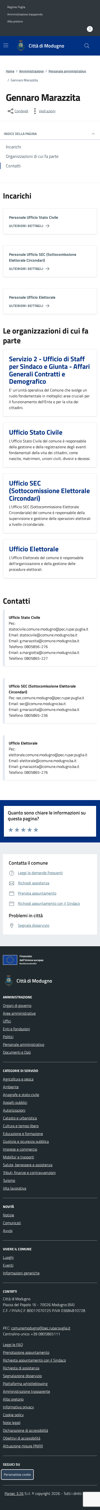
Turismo (9, 1180)
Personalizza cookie (17, 1474)
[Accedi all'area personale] (90, 29)
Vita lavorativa (14, 1188)
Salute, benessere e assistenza (27, 1165)
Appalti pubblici (15, 1102)
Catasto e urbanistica (20, 1118)
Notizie (8, 1215)
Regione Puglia (16, 7)
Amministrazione (31, 71)
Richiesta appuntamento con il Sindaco (34, 1360)
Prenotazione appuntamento (26, 1352)
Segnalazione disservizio (22, 1376)
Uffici (7, 1021)
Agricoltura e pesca (18, 1079)
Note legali (11, 1422)
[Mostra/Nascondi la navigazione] (6, 45)
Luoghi (8, 1257)
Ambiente (11, 1087)
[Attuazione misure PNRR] (50, 961)
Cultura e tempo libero (21, 1126)
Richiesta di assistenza (21, 1368)
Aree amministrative (19, 1013)
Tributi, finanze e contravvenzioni (29, 1173)
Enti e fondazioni (16, 1029)
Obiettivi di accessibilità (21, 1438)
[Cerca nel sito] (87, 46)
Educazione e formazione (23, 1134)
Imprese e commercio (20, 1149)
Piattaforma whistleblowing (25, 1383)
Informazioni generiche (21, 1273)
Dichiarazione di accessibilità (25, 1430)
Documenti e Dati (17, 1052)
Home (10, 71)
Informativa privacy (18, 1407)
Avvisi (7, 1230)
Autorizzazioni (14, 1110)
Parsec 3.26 (14, 1493)
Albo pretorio (15, 21)
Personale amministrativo (67, 71)
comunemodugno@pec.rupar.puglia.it (40, 1328)
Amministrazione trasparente (25, 14)
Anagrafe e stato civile (21, 1095)
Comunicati (12, 1223)
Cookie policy (13, 1415)
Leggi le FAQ (13, 1345)
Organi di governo (17, 1005)
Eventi (8, 1265)
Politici (8, 1037)
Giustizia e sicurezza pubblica (26, 1141)
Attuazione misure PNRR (23, 1446)
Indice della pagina (20, 133)
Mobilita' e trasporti (18, 1157)
